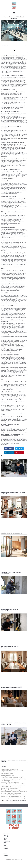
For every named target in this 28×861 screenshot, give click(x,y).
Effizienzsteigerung (19, 771)
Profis (5, 842)
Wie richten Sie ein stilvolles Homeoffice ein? (12, 533)
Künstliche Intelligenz (20, 783)
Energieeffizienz (8, 775)
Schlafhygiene (4, 791)
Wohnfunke (6, 834)
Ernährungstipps (4, 779)
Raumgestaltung (6, 790)
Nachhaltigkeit (6, 787)
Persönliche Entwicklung (16, 786)
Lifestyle (6, 838)
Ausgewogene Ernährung (15, 770)
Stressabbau (23, 791)
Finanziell (6, 835)
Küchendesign (12, 783)
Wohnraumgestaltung (17, 796)
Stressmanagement (17, 793)
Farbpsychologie (10, 779)
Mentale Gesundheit (11, 785)
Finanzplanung (16, 779)
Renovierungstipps (16, 790)
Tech (3, 800)
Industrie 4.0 (16, 782)
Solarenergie (17, 791)
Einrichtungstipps (7, 773)
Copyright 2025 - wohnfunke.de (14, 859)
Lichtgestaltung (4, 785)
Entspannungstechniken (6, 777)
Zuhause (6, 846)
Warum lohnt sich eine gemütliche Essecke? (11, 687)
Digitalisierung (11, 771)
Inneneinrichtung (5, 783)
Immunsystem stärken (6, 782)
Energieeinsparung (19, 775)
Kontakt (6, 848)
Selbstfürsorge (11, 791)
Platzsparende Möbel (6, 788)
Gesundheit (12, 781)
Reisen (5, 844)
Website (5, 854)
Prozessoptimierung (14, 788)
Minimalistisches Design (20, 785)
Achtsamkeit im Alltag (12, 769)
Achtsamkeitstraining (6, 770)
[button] (14, 13)
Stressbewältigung (7, 793)
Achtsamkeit (4, 769)
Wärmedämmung (20, 798)
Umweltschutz (5, 796)
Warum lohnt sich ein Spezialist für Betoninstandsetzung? (9, 610)
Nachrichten (7, 841)
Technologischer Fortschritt (19, 794)
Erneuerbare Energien (17, 777)
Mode (5, 839)
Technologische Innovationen (7, 794)
